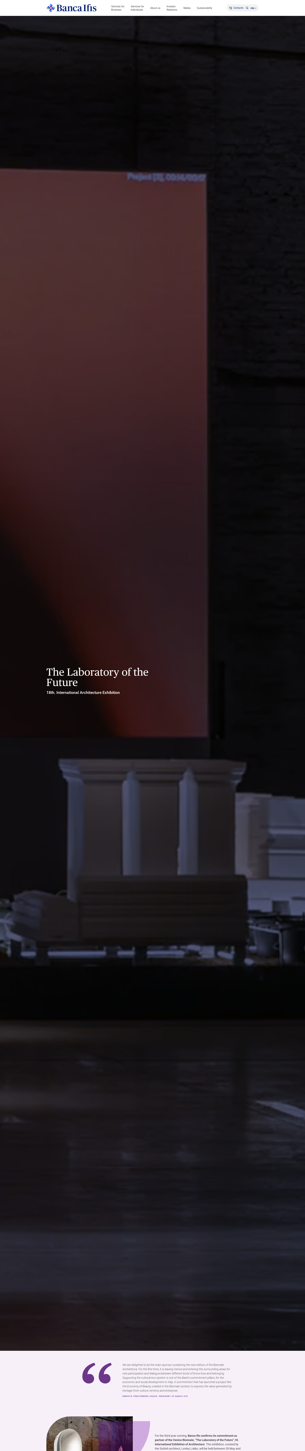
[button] (247, 8)
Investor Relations (172, 8)
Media (186, 8)
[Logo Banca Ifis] (71, 7)
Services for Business (117, 8)
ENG (252, 8)
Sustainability (204, 8)
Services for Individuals (137, 8)
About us (155, 8)
